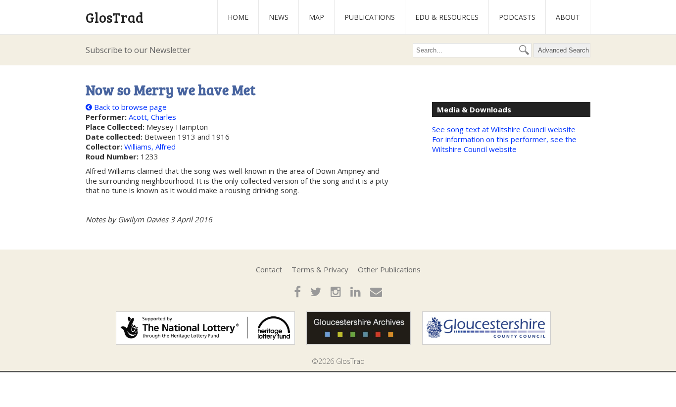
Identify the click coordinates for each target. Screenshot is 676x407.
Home (238, 17)
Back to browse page (129, 107)
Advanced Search (563, 50)
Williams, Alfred (150, 147)
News (279, 17)
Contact (269, 269)
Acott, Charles (152, 117)
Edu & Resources (447, 17)
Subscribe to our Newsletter (138, 50)
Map (316, 17)
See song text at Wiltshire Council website (504, 129)
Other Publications (389, 269)
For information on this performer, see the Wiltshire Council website (504, 144)
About (568, 17)
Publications (369, 17)
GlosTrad (115, 17)
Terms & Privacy (319, 269)
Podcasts (517, 17)
